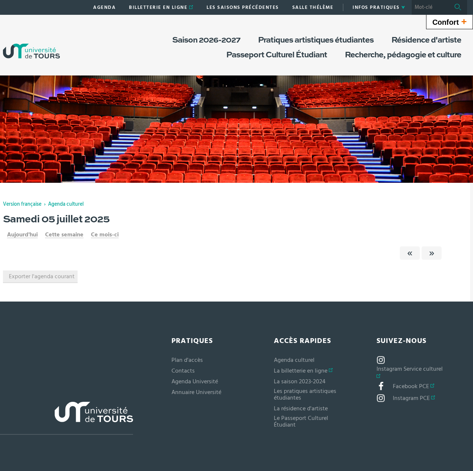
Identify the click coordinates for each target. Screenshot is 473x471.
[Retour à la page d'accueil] (31, 43)
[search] (430, 7)
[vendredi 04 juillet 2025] (410, 253)
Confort (449, 21)
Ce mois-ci (105, 235)
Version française (22, 204)
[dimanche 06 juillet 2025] (432, 253)
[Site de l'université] (66, 418)
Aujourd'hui (22, 235)
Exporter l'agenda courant (42, 276)
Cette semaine (64, 235)
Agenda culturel (66, 204)
